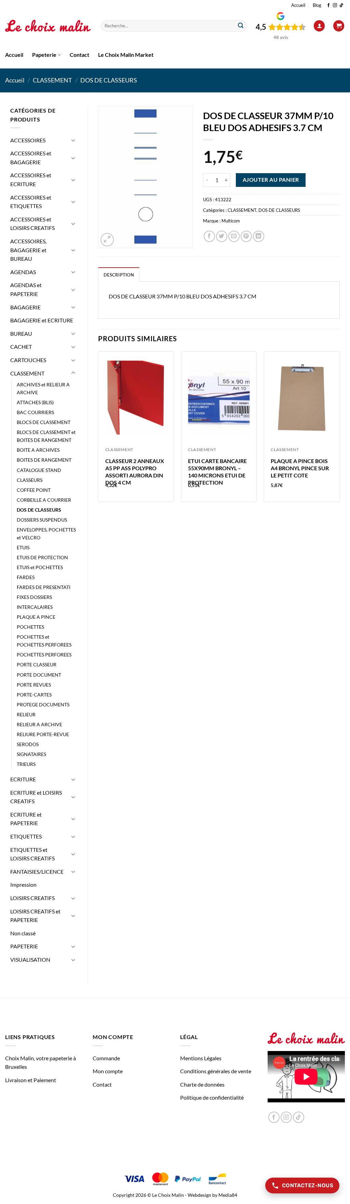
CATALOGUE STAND (39, 470)
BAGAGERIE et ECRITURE (41, 320)
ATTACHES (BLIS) (35, 402)
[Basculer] (73, 140)
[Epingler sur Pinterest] (246, 236)
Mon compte (108, 1071)
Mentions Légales (200, 1058)
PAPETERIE (24, 946)
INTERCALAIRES (35, 607)
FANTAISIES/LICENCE (37, 871)
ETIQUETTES (26, 836)
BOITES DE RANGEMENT (44, 460)
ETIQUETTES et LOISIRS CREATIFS (32, 854)
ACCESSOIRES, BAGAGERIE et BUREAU (28, 250)
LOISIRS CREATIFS (32, 898)
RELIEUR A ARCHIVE (39, 724)
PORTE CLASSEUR (36, 664)
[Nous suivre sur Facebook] (328, 5)
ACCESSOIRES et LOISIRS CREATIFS (32, 223)
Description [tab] (119, 275)
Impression (23, 884)
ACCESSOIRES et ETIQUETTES (30, 201)
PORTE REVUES (34, 685)
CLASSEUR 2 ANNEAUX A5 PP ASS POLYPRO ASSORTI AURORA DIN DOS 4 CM (134, 471)
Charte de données (202, 1084)
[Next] (339, 429)
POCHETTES (30, 627)
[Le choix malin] (48, 26)
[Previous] (98, 429)
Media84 (227, 1195)
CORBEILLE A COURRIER (44, 500)
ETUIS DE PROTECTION (42, 557)
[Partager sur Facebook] (209, 236)
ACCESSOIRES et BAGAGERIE (30, 157)
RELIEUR (26, 714)
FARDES (26, 577)
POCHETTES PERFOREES (44, 654)
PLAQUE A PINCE (36, 617)
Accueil (298, 5)
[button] (319, 25)
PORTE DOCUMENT (39, 675)
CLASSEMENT (52, 80)
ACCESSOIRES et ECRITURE (30, 179)
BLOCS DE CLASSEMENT (43, 422)
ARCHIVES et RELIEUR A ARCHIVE (43, 388)
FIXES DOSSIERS (34, 597)
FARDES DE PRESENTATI (43, 587)
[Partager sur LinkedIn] (258, 236)
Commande (106, 1058)
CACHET (21, 346)
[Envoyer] (240, 26)
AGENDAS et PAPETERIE (26, 289)
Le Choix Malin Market (125, 54)
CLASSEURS (29, 480)
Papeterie (44, 54)
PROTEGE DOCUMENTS (43, 704)
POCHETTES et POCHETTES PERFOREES (44, 641)
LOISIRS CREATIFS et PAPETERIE (35, 915)
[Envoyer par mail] (234, 236)
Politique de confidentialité (212, 1097)
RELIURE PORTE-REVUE (43, 734)
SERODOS (28, 744)
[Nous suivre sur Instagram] (335, 5)
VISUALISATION (30, 959)
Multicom (230, 220)
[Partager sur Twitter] (221, 236)
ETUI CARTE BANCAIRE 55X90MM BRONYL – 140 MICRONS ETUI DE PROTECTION (217, 471)
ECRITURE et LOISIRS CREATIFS (36, 797)
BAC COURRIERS (35, 412)
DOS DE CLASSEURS (108, 80)
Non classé (23, 933)
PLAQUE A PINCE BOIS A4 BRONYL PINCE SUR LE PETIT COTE (300, 468)
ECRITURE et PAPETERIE (26, 819)
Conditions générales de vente (215, 1071)
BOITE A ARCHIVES (38, 450)
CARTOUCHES (28, 360)
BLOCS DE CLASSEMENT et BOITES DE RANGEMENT (46, 436)
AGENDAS (23, 272)
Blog (317, 5)
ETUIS (23, 547)
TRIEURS (26, 764)
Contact (79, 54)
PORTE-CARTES (34, 694)
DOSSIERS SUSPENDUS (42, 520)
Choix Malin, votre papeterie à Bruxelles (40, 1062)
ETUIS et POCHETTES (40, 567)
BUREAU (21, 333)
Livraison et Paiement (30, 1080)
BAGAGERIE (25, 307)
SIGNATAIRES (31, 754)
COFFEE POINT (34, 490)
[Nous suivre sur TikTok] (341, 5)
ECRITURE (23, 779)
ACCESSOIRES (27, 140)
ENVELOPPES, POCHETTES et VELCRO (46, 533)
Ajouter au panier (271, 180)
